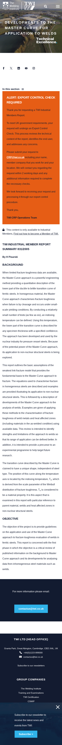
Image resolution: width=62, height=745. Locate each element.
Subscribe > (26, 734)
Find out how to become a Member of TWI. (36, 233)
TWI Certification (31, 697)
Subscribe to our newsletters (31, 665)
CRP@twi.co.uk (15, 157)
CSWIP (31, 701)
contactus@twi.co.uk (31, 608)
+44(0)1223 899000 (33, 652)
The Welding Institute (31, 688)
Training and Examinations (31, 693)
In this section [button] (11, 89)
